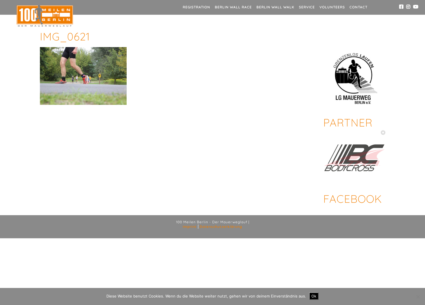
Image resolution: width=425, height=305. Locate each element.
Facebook (352, 198)
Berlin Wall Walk (275, 7)
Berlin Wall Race (233, 7)
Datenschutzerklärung (220, 226)
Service (307, 7)
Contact (358, 7)
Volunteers (332, 7)
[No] (418, 297)
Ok (313, 296)
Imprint (190, 226)
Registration (196, 7)
